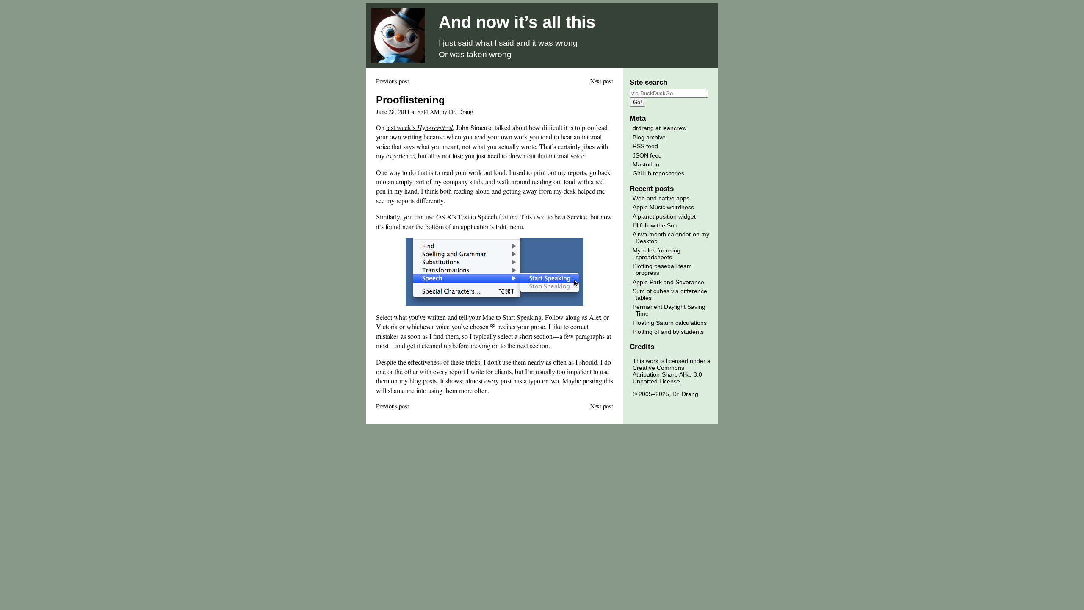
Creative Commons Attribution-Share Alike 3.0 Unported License (667, 374)
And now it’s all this (517, 22)
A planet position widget (664, 216)
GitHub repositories (658, 173)
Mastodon (646, 164)
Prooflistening (410, 99)
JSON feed (647, 155)
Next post (601, 81)
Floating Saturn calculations (670, 322)
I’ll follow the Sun (655, 225)
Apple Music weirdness (663, 207)
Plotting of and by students (668, 331)
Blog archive (649, 137)
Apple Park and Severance (668, 282)
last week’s (419, 127)
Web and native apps (661, 198)
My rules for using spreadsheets (656, 254)
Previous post (392, 81)
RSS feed (645, 146)
